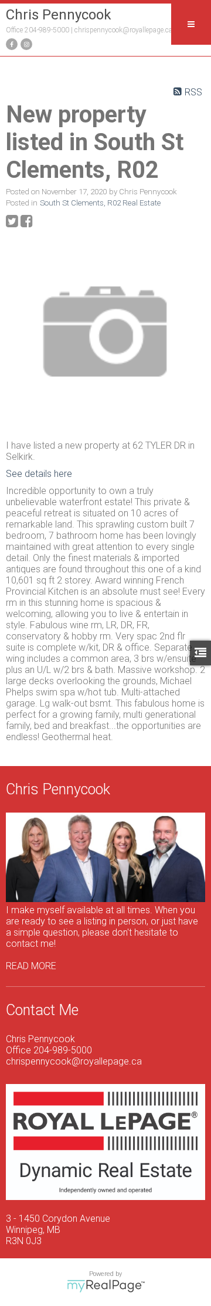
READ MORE (31, 966)
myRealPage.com (105, 1286)
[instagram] (25, 43)
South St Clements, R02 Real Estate (100, 202)
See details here (39, 473)
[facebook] (10, 43)
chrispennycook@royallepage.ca (123, 30)
